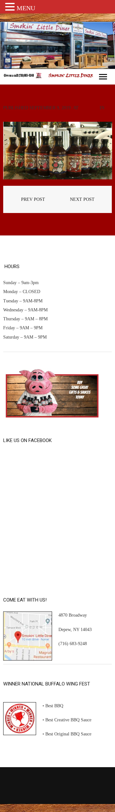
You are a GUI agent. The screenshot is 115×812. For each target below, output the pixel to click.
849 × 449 (89, 107)
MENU (26, 8)
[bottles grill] (57, 151)
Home (9, 117)
